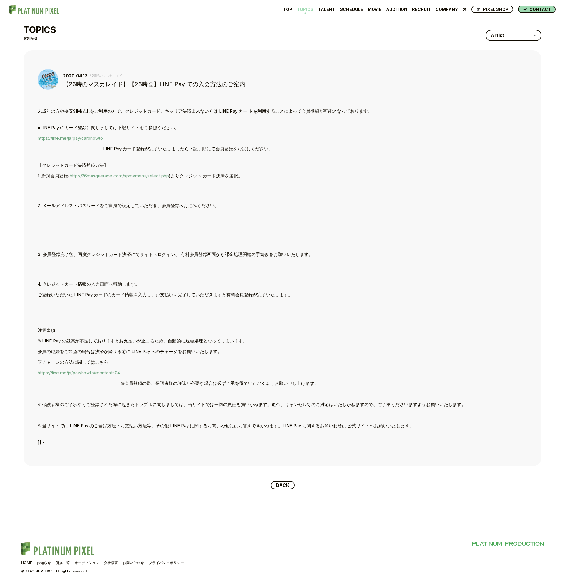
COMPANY (447, 9)
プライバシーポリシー (166, 563)
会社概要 (111, 563)
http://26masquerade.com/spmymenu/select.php (119, 176)
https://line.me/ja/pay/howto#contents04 (79, 372)
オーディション (86, 563)
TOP (287, 9)
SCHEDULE (351, 9)
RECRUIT (421, 9)
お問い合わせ (133, 563)
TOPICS (305, 9)
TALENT (326, 9)
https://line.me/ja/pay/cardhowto (70, 138)
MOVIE (374, 9)
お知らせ (44, 563)
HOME (26, 563)
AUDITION (396, 9)
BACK (282, 485)
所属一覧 (63, 563)
